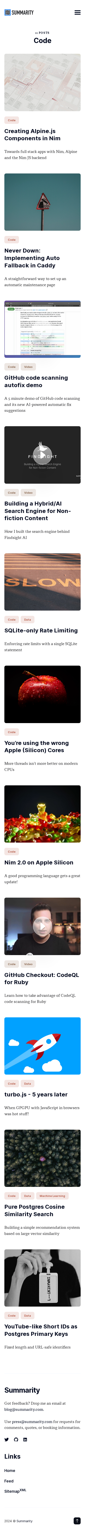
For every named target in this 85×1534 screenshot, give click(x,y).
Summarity (24, 1521)
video (28, 367)
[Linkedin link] (25, 1439)
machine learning (52, 1196)
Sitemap (15, 1491)
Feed (9, 1481)
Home (9, 1470)
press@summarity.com (32, 1422)
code (11, 120)
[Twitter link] (7, 1439)
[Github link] (16, 1439)
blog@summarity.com (23, 1410)
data (27, 619)
